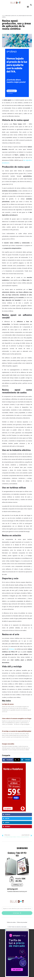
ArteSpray (11, 649)
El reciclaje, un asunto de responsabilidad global (16, 731)
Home (3, 15)
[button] (27, 6)
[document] (17, 953)
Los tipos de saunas (8, 704)
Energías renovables (8, 744)
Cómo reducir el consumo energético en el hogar (16, 718)
